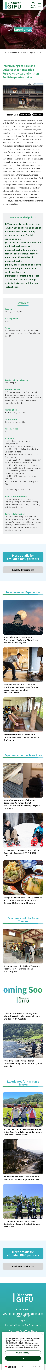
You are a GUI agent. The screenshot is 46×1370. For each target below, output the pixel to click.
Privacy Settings (23, 1352)
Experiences (23, 1309)
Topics (23, 1320)
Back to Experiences (23, 569)
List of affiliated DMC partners (23, 1324)
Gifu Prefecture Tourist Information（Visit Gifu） (23, 1315)
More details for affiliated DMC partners (23, 557)
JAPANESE (33, 7)
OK (23, 1358)
